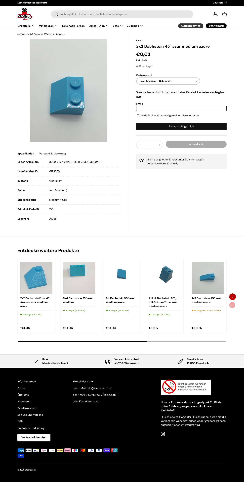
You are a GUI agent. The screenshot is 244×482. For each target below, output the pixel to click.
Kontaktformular (89, 401)
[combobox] (122, 14)
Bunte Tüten (97, 26)
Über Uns (23, 395)
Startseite (22, 34)
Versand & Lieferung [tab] (52, 153)
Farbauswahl (144, 75)
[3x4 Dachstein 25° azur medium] (79, 278)
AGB (20, 421)
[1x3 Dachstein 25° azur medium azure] (208, 278)
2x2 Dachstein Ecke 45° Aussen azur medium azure (35, 302)
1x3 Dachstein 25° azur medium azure (206, 300)
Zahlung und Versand (30, 414)
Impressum (24, 401)
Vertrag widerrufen (33, 437)
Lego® (139, 40)
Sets (116, 26)
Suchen (21, 388)
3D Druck (133, 26)
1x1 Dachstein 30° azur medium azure (120, 300)
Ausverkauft (196, 144)
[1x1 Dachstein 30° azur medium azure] (122, 278)
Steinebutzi (30, 470)
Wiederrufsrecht (27, 408)
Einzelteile (24, 26)
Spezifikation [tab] (25, 153)
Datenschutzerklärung (30, 428)
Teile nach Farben (73, 26)
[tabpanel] (68, 190)
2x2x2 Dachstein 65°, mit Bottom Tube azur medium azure (163, 302)
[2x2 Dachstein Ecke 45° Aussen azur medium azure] (36, 278)
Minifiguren (46, 26)
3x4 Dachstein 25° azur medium (78, 300)
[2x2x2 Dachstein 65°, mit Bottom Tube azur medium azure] (165, 278)
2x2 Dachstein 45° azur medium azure (48, 34)
